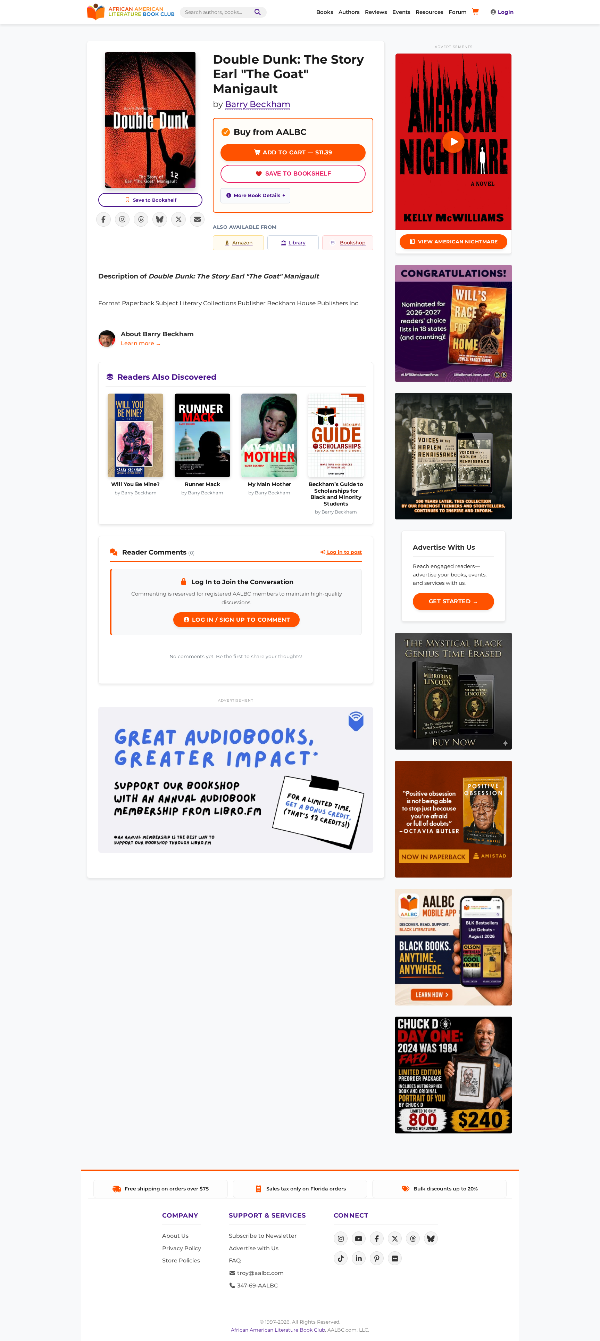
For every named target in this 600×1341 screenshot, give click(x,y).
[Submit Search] (256, 12)
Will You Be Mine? (135, 484)
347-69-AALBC (257, 1285)
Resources (429, 12)
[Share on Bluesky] (159, 219)
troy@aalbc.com (260, 1273)
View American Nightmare (458, 242)
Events (401, 12)
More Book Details (257, 195)
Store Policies (181, 1260)
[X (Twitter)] (395, 1238)
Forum (458, 12)
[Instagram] (341, 1238)
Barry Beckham (257, 104)
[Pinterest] (377, 1258)
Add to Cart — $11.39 (296, 152)
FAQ (235, 1260)
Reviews (376, 12)
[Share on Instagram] (122, 219)
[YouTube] (359, 1238)
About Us (175, 1236)
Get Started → (453, 601)
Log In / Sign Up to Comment (240, 619)
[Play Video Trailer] (453, 142)
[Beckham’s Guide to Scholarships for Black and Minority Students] (336, 437)
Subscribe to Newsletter (263, 1236)
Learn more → (141, 343)
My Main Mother (269, 484)
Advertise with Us (253, 1248)
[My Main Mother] (269, 437)
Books (324, 12)
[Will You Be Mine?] (136, 437)
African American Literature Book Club (278, 1330)
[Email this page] (197, 219)
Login (506, 12)
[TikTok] (341, 1258)
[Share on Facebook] (103, 219)
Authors (349, 12)
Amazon (242, 242)
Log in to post (344, 552)
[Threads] (413, 1238)
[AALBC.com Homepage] (130, 12)
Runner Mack (202, 484)
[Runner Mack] (203, 437)
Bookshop (353, 242)
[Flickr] (395, 1258)
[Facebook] (377, 1238)
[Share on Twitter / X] (178, 219)
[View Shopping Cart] (476, 12)
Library (297, 242)
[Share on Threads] (141, 219)
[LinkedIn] (359, 1258)
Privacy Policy (181, 1248)
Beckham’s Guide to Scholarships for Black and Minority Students (336, 494)
